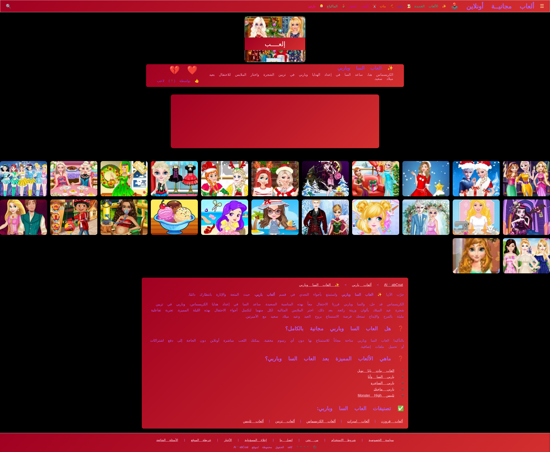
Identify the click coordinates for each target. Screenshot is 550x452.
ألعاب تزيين (285, 421)
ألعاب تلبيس (253, 421)
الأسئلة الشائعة (167, 440)
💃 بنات (387, 6)
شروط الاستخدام (343, 440)
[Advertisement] (275, 121)
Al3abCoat (393, 285)
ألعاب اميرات (358, 421)
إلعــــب (275, 44)
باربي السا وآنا (381, 377)
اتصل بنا (286, 440)
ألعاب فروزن (392, 421)
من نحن (312, 440)
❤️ (192, 70)
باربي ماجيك (384, 389)
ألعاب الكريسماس (321, 421)
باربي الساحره (382, 383)
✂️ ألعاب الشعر (363, 6)
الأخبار (228, 440)
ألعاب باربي (361, 285)
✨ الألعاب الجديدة (430, 6)
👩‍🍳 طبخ (404, 6)
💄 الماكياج (336, 6)
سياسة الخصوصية (381, 440)
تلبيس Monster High (376, 395)
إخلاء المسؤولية (256, 440)
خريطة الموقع (201, 440)
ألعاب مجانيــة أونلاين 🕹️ (492, 6)
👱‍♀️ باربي (316, 6)
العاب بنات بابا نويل (375, 371)
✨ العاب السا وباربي (319, 285)
